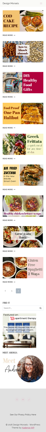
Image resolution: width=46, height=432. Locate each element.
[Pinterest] (17, 400)
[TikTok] (29, 400)
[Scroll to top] (40, 428)
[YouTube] (23, 400)
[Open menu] (41, 3)
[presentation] (23, 21)
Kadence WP (28, 428)
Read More (9, 35)
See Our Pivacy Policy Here (23, 414)
